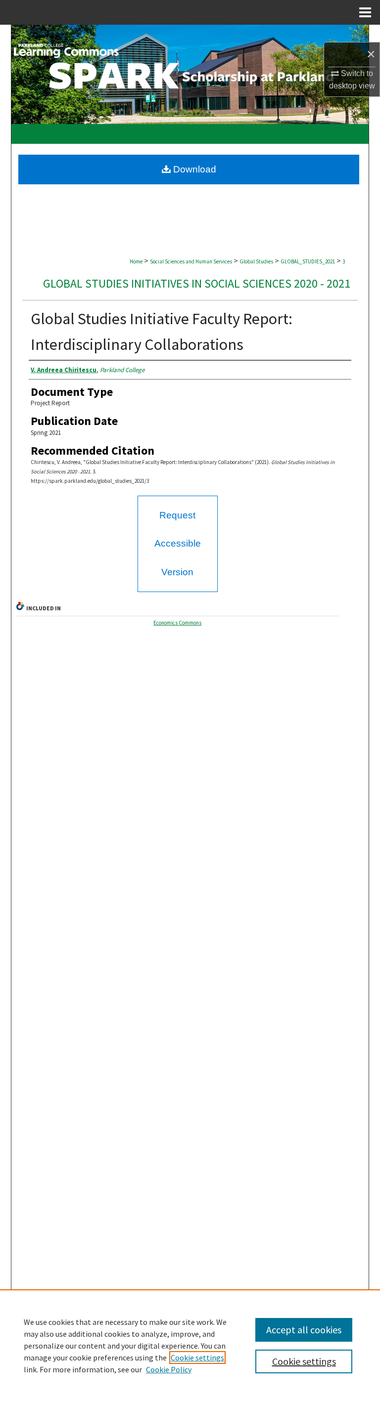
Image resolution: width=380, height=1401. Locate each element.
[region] (190, 1345)
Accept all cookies (303, 1329)
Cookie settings (197, 1357)
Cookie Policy (168, 1369)
